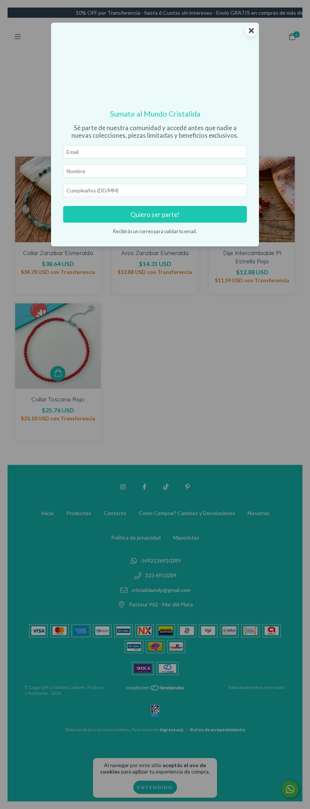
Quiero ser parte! (155, 214)
